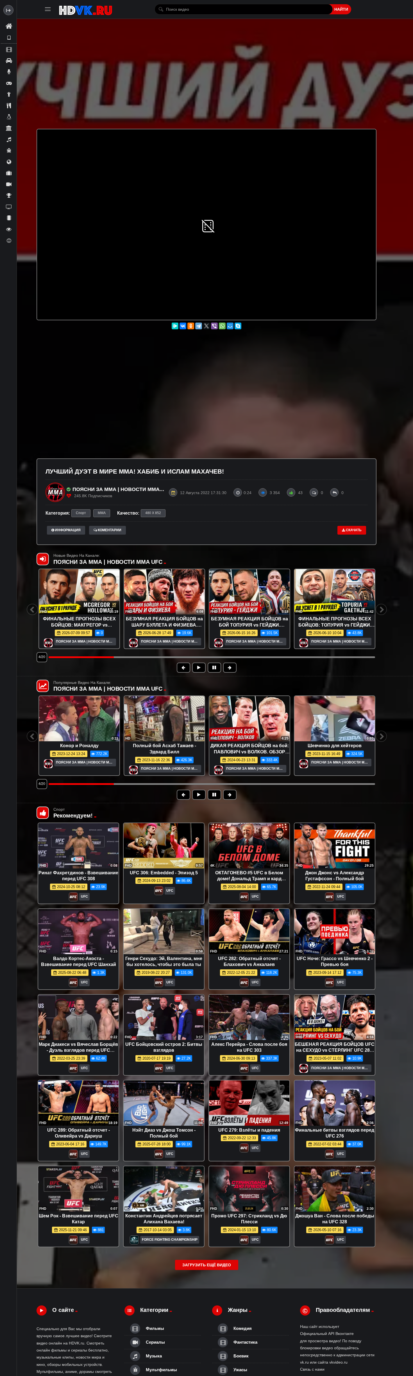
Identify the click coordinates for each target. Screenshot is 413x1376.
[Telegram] (198, 326)
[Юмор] (9, 240)
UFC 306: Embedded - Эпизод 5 (164, 872)
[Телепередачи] (9, 206)
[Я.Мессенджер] (175, 326)
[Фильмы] (9, 49)
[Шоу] (9, 229)
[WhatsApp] (222, 326)
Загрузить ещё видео (206, 1265)
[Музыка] (9, 139)
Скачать (353, 530)
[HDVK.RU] (85, 9)
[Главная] (9, 26)
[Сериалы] (9, 184)
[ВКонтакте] (183, 326)
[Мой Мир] (230, 326)
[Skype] (238, 326)
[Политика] (9, 161)
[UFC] (73, 898)
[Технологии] (9, 218)
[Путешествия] (9, 173)
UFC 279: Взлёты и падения (249, 1130)
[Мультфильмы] (9, 150)
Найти (341, 9)
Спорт (81, 513)
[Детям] (9, 94)
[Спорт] (9, 195)
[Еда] (9, 105)
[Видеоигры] (9, 83)
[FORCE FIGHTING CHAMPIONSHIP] (134, 1241)
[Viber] (214, 326)
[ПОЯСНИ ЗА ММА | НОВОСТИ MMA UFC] (48, 643)
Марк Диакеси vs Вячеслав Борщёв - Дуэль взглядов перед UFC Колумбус (78, 1050)
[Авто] (9, 60)
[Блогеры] (9, 71)
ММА (102, 513)
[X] (206, 326)
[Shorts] (9, 37)
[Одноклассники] (190, 326)
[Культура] (9, 128)
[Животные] (9, 116)
